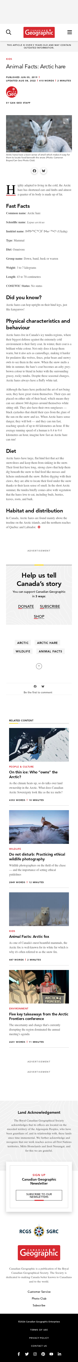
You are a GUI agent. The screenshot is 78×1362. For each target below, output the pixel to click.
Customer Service (39, 1291)
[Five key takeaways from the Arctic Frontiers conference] (39, 1009)
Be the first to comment (38, 692)
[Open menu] (69, 32)
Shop (39, 617)
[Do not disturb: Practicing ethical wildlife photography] (39, 849)
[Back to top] (39, 666)
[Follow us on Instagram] (35, 1354)
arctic (22, 643)
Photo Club (39, 1298)
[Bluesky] (44, 171)
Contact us (39, 1345)
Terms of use (39, 1329)
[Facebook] (34, 171)
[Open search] (8, 32)
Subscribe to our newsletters (39, 1196)
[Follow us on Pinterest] (43, 1354)
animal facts (50, 651)
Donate (26, 607)
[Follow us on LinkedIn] (59, 1354)
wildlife (23, 651)
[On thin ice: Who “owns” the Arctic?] (39, 767)
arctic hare (47, 643)
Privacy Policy (39, 1337)
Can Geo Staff (20, 102)
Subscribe (50, 607)
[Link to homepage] (39, 32)
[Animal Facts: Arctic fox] (39, 928)
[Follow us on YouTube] (51, 1354)
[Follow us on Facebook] (19, 1354)
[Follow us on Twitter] (27, 1354)
